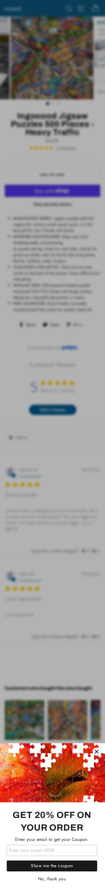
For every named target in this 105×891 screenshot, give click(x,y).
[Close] (97, 752)
